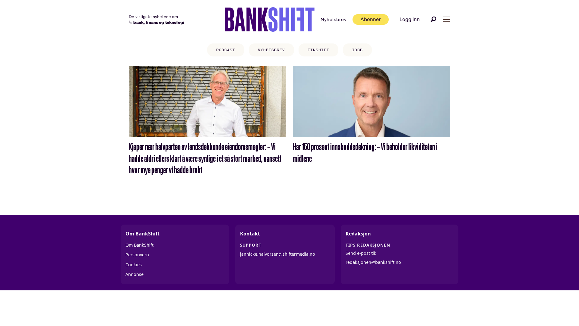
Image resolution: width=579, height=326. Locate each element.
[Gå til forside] (270, 20)
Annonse (134, 274)
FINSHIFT (318, 50)
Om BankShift (139, 245)
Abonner (370, 19)
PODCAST (225, 50)
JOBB (357, 50)
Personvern (137, 254)
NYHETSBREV (271, 50)
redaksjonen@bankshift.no (373, 262)
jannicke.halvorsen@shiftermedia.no (277, 254)
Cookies (133, 264)
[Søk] (434, 19)
